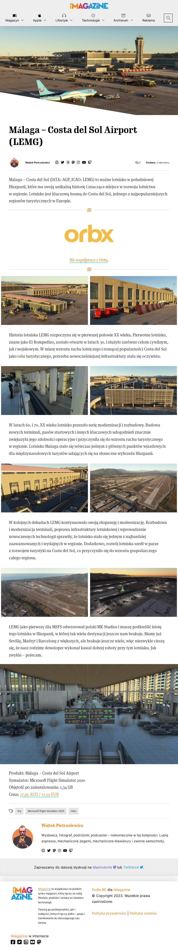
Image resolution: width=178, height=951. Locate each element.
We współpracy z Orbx (88, 260)
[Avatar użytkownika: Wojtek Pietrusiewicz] (22, 836)
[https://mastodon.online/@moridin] (73, 162)
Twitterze (131, 867)
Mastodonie (103, 867)
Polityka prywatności (109, 913)
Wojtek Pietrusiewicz (37, 162)
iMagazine (44, 888)
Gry (19, 811)
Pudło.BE (99, 889)
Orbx (73, 811)
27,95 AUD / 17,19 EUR (39, 794)
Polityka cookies (143, 913)
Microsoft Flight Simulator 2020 (46, 811)
